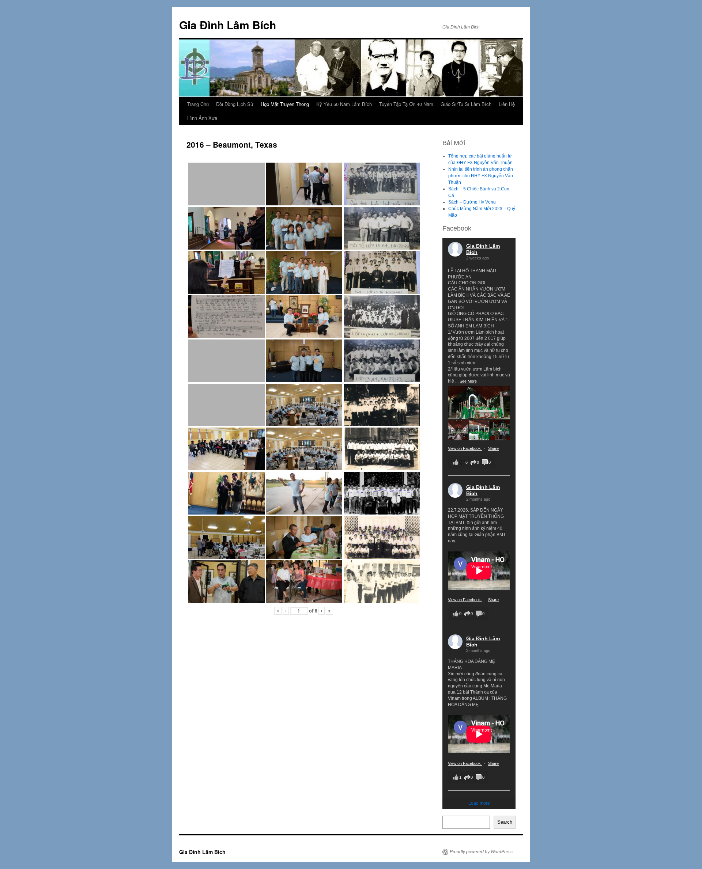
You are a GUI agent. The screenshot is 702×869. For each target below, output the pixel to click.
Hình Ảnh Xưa (202, 117)
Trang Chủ (198, 103)
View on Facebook (465, 448)
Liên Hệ (507, 103)
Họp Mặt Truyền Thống (285, 103)
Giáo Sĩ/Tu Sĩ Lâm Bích (466, 103)
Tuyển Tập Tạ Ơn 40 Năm (406, 103)
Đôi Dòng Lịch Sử (234, 103)
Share (493, 448)
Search (504, 822)
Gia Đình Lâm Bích (227, 25)
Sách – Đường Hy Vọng (472, 202)
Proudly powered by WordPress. (482, 851)
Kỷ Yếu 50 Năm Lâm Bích (344, 103)
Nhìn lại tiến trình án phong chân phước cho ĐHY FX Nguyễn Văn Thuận (480, 176)
